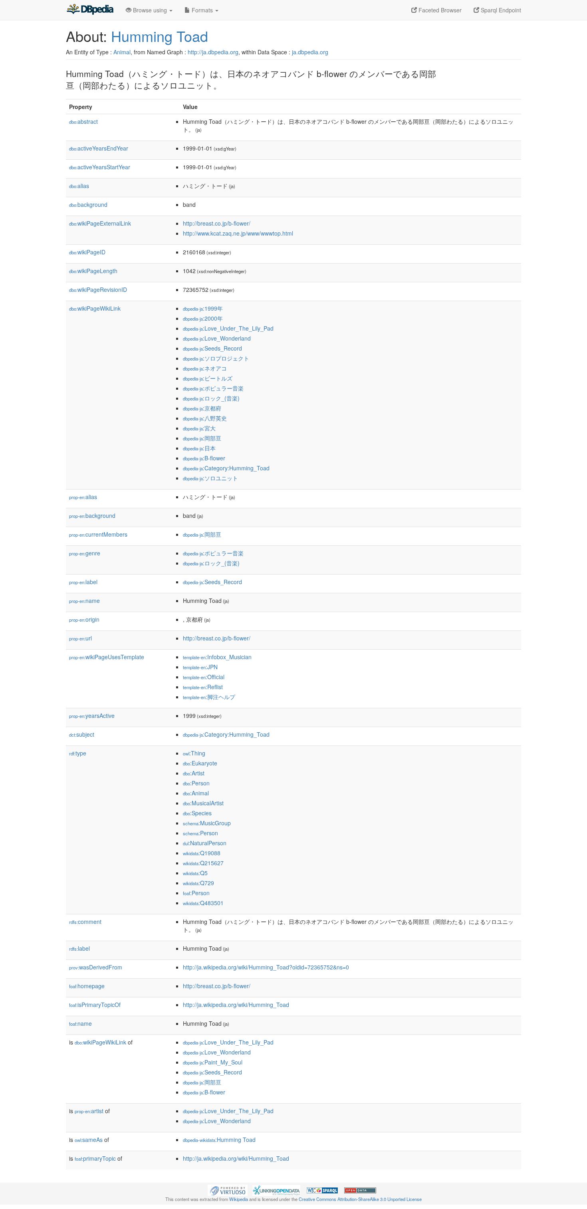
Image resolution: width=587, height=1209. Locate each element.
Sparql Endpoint (500, 10)
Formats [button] (202, 10)
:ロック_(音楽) (211, 398)
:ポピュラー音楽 (213, 388)
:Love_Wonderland (217, 338)
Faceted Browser (439, 10)
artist (89, 1111)
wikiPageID (87, 252)
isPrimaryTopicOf (95, 1005)
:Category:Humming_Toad (226, 468)
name (84, 600)
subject (81, 734)
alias (79, 186)
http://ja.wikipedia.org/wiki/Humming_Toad (236, 1005)
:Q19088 (201, 853)
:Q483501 (203, 903)
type (77, 753)
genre (84, 553)
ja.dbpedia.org (310, 52)
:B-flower (204, 458)
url (80, 638)
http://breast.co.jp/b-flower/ (216, 223)
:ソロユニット (210, 478)
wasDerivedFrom (95, 967)
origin (84, 619)
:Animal (196, 793)
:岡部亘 (202, 438)
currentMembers (98, 534)
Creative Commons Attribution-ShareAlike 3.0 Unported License (360, 1199)
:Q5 (195, 873)
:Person (196, 783)
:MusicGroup (207, 823)
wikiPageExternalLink (100, 223)
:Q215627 (203, 863)
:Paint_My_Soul (212, 1062)
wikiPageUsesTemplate (106, 657)
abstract (83, 121)
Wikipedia (238, 1199)
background (88, 204)
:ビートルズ (207, 378)
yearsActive (92, 715)
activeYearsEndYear (98, 148)
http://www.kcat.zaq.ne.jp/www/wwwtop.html (238, 233)
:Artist (193, 773)
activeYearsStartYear (99, 167)
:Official (203, 677)
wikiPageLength (93, 271)
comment (85, 922)
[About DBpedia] (90, 10)
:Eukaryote (200, 763)
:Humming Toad (219, 1140)
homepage (87, 986)
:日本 (199, 448)
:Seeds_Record (212, 348)
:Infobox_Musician (217, 657)
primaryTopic (95, 1158)
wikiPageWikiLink (95, 308)
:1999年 (203, 308)
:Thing (194, 753)
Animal (122, 52)
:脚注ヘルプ (209, 697)
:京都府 (202, 408)
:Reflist (203, 687)
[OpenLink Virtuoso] (228, 1189)
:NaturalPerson (204, 843)
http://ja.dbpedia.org (213, 52)
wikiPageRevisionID (98, 289)
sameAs (89, 1140)
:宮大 (199, 428)
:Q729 (198, 883)
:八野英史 (205, 418)
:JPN (200, 667)
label (83, 582)
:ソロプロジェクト (216, 358)
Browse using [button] (150, 10)
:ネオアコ (205, 368)
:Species (197, 813)
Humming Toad (159, 36)
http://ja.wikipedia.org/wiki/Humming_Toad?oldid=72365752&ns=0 (266, 967)
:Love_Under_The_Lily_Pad (228, 328)
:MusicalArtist (203, 803)
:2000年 (203, 318)
